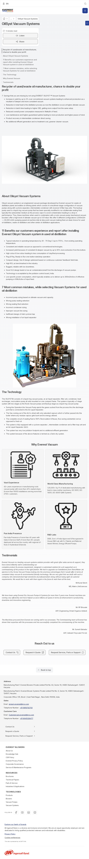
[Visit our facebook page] (16, 812)
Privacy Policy (10, 834)
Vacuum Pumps (11, 802)
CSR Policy (10, 757)
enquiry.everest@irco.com (19, 704)
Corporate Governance (15, 764)
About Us (9, 751)
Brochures (10, 776)
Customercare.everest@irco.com (21, 715)
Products (9, 795)
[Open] (85, 10)
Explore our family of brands (15, 824)
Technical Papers (12, 780)
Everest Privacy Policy (14, 761)
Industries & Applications (15, 786)
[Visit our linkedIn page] (28, 812)
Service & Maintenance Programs (18, 767)
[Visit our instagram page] (35, 812)
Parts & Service (11, 783)
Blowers (9, 799)
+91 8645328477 (26, 718)
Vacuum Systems (12, 805)
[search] (85, 3)
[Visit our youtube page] (22, 812)
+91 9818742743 (26, 708)
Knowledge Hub (12, 754)
